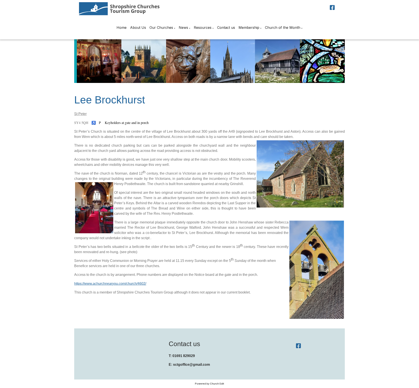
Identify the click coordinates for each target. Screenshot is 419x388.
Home (122, 27)
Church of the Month (282, 27)
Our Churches (161, 27)
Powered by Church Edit (209, 383)
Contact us (226, 27)
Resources (202, 27)
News (183, 27)
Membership (249, 27)
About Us (138, 27)
